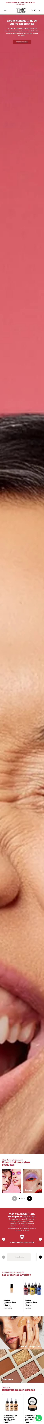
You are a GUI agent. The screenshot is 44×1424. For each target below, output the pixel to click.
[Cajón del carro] (38, 10)
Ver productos (22, 42)
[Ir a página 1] (19, 1198)
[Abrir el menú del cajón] (5, 10)
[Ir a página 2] (21, 1198)
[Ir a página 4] (24, 1198)
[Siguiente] (29, 1198)
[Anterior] (14, 1198)
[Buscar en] (32, 10)
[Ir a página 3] (22, 1198)
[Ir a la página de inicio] (21, 10)
